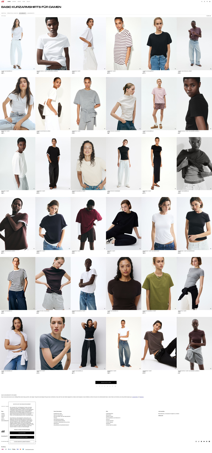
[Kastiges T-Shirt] (17, 163)
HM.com (3, 406)
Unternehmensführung (59, 420)
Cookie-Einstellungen (111, 425)
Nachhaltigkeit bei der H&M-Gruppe (62, 416)
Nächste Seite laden (106, 382)
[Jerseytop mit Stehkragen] (123, 103)
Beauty (28, 1)
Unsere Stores (109, 416)
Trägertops (141, 396)
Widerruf (108, 423)
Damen (9, 1)
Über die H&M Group (58, 415)
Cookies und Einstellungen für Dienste (22, 441)
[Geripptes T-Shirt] (17, 103)
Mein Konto (108, 415)
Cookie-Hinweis (109, 422)
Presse (55, 417)
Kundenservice (109, 413)
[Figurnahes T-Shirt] (123, 343)
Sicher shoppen (109, 420)
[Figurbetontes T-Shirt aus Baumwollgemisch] (53, 43)
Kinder (19, 1)
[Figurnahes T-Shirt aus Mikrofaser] (159, 223)
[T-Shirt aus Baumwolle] (17, 43)
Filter (208, 15)
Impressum (56, 423)
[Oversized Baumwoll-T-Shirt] (88, 163)
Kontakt (108, 419)
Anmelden (160, 415)
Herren (14, 1)
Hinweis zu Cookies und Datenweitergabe (22, 429)
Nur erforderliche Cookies (22, 437)
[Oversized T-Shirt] (88, 43)
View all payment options (29, 449)
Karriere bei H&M (58, 413)
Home (24, 1)
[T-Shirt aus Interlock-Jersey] (194, 43)
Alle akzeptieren (22, 432)
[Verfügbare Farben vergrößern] (38, 73)
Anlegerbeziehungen (59, 419)
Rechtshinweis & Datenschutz (113, 417)
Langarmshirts (135, 396)
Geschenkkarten (5, 420)
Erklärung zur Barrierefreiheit (61, 425)
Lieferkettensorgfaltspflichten (62, 422)
